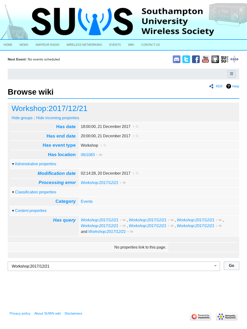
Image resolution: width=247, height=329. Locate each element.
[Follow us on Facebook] (196, 59)
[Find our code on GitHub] (215, 59)
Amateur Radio (47, 44)
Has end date (61, 135)
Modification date (57, 173)
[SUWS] (123, 21)
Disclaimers (73, 313)
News (24, 44)
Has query (64, 220)
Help (235, 86)
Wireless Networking (84, 44)
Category (65, 201)
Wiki (131, 44)
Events (115, 44)
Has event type (59, 145)
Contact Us (150, 44)
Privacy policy (20, 313)
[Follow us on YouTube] (205, 59)
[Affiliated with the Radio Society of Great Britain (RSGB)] (234, 59)
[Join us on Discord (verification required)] (176, 59)
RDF (219, 86)
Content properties (31, 211)
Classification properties (35, 192)
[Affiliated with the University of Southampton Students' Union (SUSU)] (224, 59)
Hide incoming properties (57, 118)
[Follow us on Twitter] (186, 59)
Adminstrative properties (35, 164)
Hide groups (22, 118)
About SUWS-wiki (47, 313)
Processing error (57, 182)
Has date (66, 126)
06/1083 (88, 155)
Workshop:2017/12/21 (50, 108)
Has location (62, 154)
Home (8, 44)
